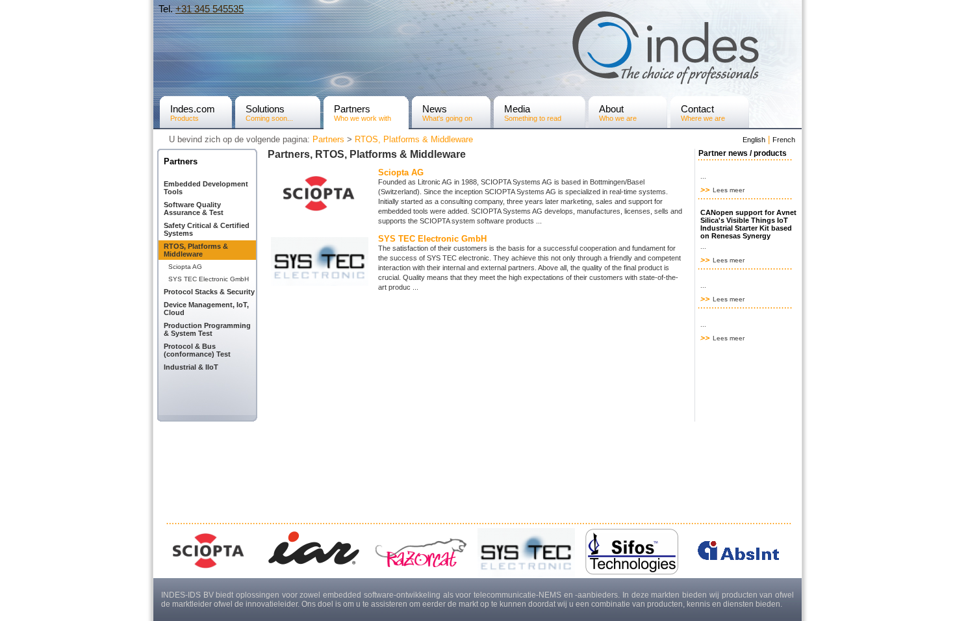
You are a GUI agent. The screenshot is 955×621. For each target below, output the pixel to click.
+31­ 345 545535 (209, 8)
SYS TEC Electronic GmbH (208, 279)
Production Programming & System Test (207, 329)
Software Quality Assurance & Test (193, 208)
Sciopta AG (185, 266)
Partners (328, 139)
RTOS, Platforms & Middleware (414, 139)
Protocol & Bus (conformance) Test (197, 350)
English (754, 140)
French (783, 140)
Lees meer (728, 190)
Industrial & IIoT (191, 367)
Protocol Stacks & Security (209, 292)
